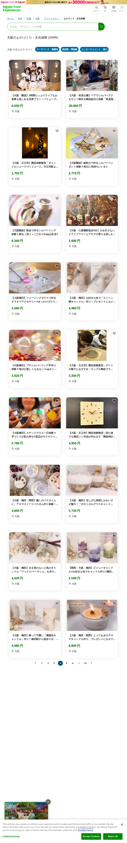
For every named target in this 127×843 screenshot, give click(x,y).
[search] (102, 26)
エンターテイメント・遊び (94, 49)
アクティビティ (52, 18)
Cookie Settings (11, 836)
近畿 (29, 18)
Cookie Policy (85, 830)
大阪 (37, 18)
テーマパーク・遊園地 (47, 49)
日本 (20, 18)
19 (85, 663)
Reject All (113, 836)
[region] (63, 831)
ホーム (10, 18)
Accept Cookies (91, 836)
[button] (36, 663)
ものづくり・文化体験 (74, 18)
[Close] (122, 824)
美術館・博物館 (69, 49)
